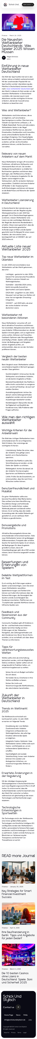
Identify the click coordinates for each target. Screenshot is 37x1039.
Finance (4, 35)
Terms (19, 1032)
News (18, 1015)
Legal (24, 1032)
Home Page (8, 1015)
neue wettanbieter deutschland (18, 89)
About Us (6, 1032)
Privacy (13, 1032)
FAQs (25, 1015)
